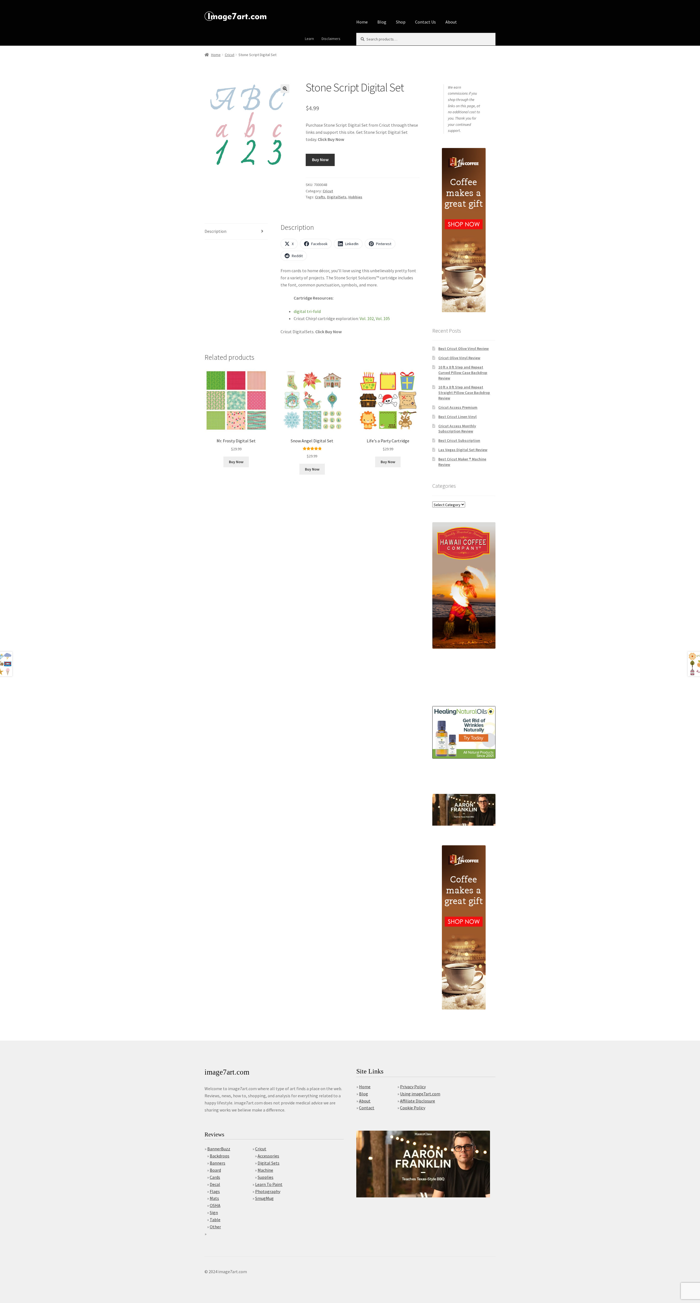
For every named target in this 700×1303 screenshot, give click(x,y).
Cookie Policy (412, 1107)
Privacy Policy (413, 1086)
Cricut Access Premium (457, 407)
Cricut (229, 54)
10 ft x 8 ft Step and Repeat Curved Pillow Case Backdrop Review (462, 373)
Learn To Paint (268, 1184)
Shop (401, 22)
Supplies (265, 1177)
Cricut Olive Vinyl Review (459, 357)
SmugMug (264, 1198)
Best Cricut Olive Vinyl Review (463, 348)
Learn (309, 38)
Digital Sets (268, 1163)
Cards (215, 1177)
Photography (267, 1191)
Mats (214, 1198)
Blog (381, 22)
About (451, 22)
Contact (366, 1107)
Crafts (320, 197)
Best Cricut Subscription (459, 440)
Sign (214, 1212)
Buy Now (320, 159)
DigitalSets (336, 197)
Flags (215, 1191)
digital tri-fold (307, 311)
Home (362, 22)
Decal (215, 1184)
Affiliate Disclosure (417, 1101)
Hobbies (355, 197)
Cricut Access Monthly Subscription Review (457, 428)
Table (215, 1219)
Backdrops (219, 1156)
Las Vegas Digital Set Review (462, 449)
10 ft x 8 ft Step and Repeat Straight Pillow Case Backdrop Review (464, 393)
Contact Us (425, 22)
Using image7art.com (420, 1093)
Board (215, 1170)
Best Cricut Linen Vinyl (457, 416)
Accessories (268, 1156)
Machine (265, 1170)
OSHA (215, 1205)
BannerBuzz (218, 1148)
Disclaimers (331, 38)
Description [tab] (215, 231)
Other (215, 1226)
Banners (217, 1163)
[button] (285, 88)
